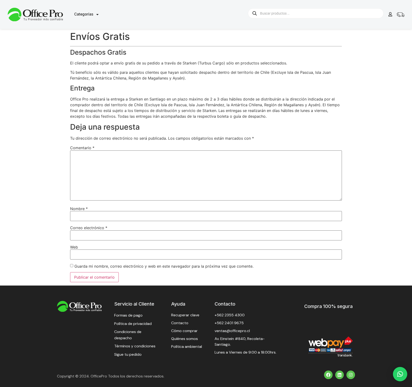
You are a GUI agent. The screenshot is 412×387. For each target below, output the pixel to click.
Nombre (79, 209)
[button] (400, 374)
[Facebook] (328, 375)
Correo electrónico (88, 228)
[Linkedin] (339, 375)
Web (74, 247)
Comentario (82, 148)
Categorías (83, 14)
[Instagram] (350, 375)
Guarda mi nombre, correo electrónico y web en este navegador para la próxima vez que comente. (163, 266)
